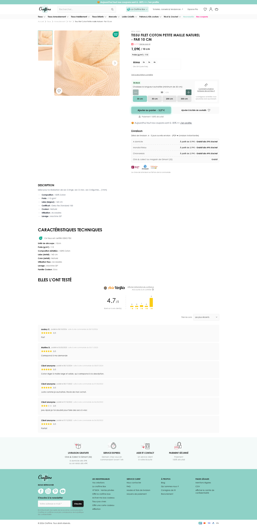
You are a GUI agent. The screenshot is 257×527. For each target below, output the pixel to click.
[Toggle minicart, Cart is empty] (216, 9)
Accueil (41, 21)
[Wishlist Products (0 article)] (205, 9)
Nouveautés (188, 16)
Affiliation (96, 509)
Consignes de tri (168, 490)
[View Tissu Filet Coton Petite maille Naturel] (45, 37)
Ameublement (59, 21)
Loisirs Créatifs (128, 16)
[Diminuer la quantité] (136, 92)
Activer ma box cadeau (103, 498)
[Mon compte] (211, 9)
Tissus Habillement (79, 16)
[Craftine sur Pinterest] (55, 491)
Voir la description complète (142, 75)
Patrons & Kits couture (149, 16)
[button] (137, 9)
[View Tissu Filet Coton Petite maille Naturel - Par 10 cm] (45, 53)
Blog (163, 482)
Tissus (40, 16)
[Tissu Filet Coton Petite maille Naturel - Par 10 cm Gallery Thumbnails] (45, 45)
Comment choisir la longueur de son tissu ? (206, 90)
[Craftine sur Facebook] (41, 491)
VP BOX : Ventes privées (103, 490)
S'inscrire (78, 504)
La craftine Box (99, 486)
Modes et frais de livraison (138, 490)
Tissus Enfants (98, 16)
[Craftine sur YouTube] (62, 491)
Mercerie (113, 16)
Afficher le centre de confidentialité (204, 491)
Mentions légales (203, 482)
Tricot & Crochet (171, 16)
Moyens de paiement (137, 494)
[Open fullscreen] (87, 63)
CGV (197, 486)
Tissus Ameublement (57, 16)
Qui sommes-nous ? (170, 486)
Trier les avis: (186, 317)
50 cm (155, 99)
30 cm (140, 99)
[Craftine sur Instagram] (48, 491)
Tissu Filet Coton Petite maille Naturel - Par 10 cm (93, 21)
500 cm (184, 99)
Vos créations (98, 482)
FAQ (128, 486)
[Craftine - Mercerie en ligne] (45, 9)
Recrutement (167, 494)
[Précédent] (59, 63)
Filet (70, 21)
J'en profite (153, 2)
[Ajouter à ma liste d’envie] (59, 91)
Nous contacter (134, 482)
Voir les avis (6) (144, 44)
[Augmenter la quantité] (188, 92)
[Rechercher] (112, 9)
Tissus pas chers (99, 501)
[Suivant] (115, 63)
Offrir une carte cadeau (103, 505)
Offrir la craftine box (101, 494)
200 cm (169, 99)
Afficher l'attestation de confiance (140, 287)
